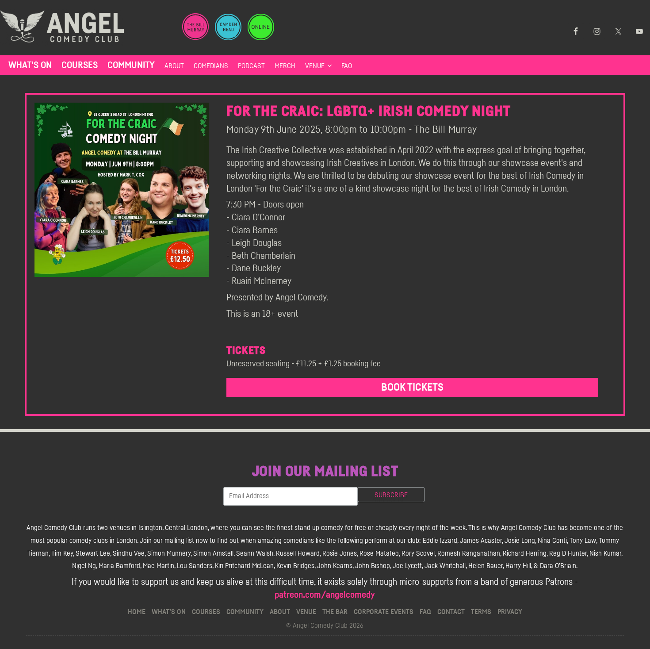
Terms (481, 611)
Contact (451, 611)
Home (136, 611)
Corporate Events (383, 611)
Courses (79, 65)
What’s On (30, 65)
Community (131, 65)
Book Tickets (412, 387)
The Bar (335, 611)
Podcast (251, 65)
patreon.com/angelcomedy (325, 594)
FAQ (346, 65)
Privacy (509, 611)
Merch (285, 65)
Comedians (211, 65)
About (174, 65)
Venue (315, 65)
